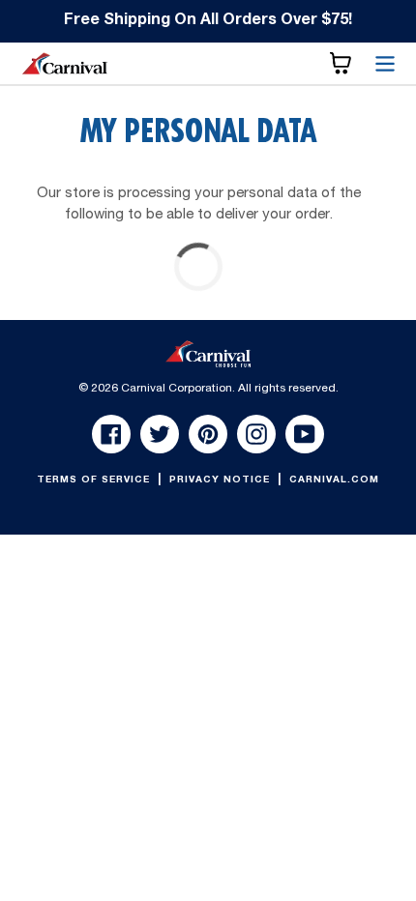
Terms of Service (95, 480)
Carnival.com (334, 480)
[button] (340, 63)
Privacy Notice (221, 480)
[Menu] (385, 63)
